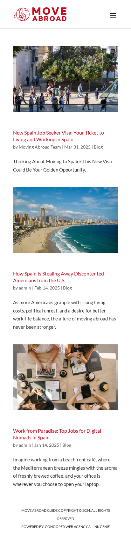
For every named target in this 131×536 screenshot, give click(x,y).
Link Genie (101, 527)
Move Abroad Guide (39, 510)
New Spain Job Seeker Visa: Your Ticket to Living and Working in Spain (58, 135)
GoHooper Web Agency (66, 527)
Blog (98, 147)
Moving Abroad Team (40, 147)
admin (25, 287)
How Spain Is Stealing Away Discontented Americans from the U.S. (58, 276)
